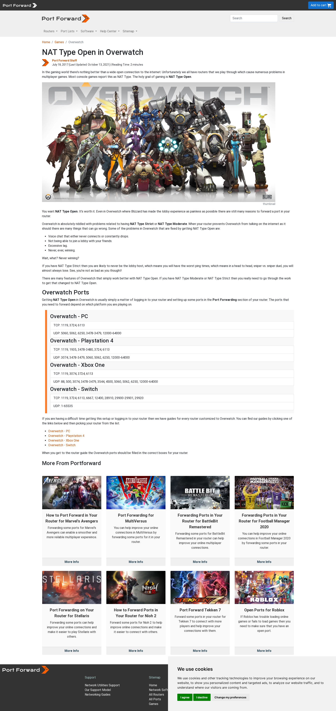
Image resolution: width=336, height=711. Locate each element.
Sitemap (120, 5)
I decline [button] (201, 697)
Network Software (162, 690)
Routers (53, 5)
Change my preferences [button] (230, 697)
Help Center (103, 5)
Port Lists (69, 5)
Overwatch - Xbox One (63, 440)
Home (46, 42)
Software (85, 5)
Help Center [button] (108, 31)
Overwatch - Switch (61, 445)
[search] (131, 5)
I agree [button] (184, 697)
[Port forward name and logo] (19, 5)
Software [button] (87, 31)
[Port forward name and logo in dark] (66, 18)
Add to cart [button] (319, 5)
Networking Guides (97, 694)
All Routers (156, 694)
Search (286, 18)
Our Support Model (98, 690)
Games (59, 42)
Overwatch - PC (59, 431)
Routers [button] (49, 31)
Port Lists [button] (68, 31)
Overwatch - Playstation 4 (66, 436)
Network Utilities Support (102, 685)
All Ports (155, 699)
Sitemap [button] (129, 31)
